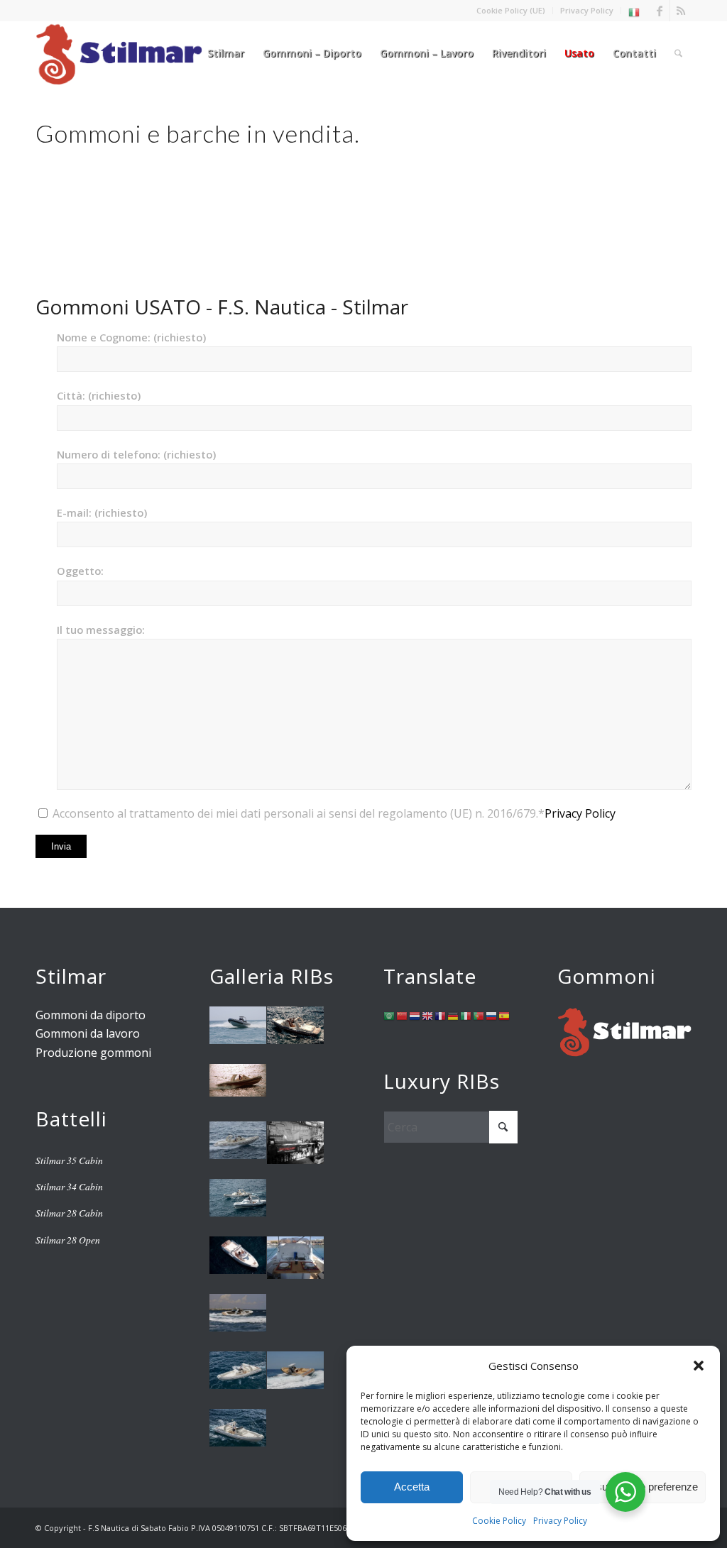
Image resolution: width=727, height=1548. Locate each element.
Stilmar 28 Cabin (69, 1212)
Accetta (412, 1487)
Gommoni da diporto (90, 1015)
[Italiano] (634, 11)
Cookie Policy (499, 1521)
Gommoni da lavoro (87, 1033)
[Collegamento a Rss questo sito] (681, 10)
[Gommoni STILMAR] (118, 53)
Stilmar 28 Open (67, 1239)
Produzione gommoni (93, 1052)
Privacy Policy (560, 1521)
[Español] (504, 1015)
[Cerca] (678, 53)
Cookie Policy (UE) (510, 10)
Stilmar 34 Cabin (69, 1186)
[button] (699, 1365)
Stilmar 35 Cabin (69, 1160)
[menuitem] (511, 10)
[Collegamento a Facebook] (659, 10)
